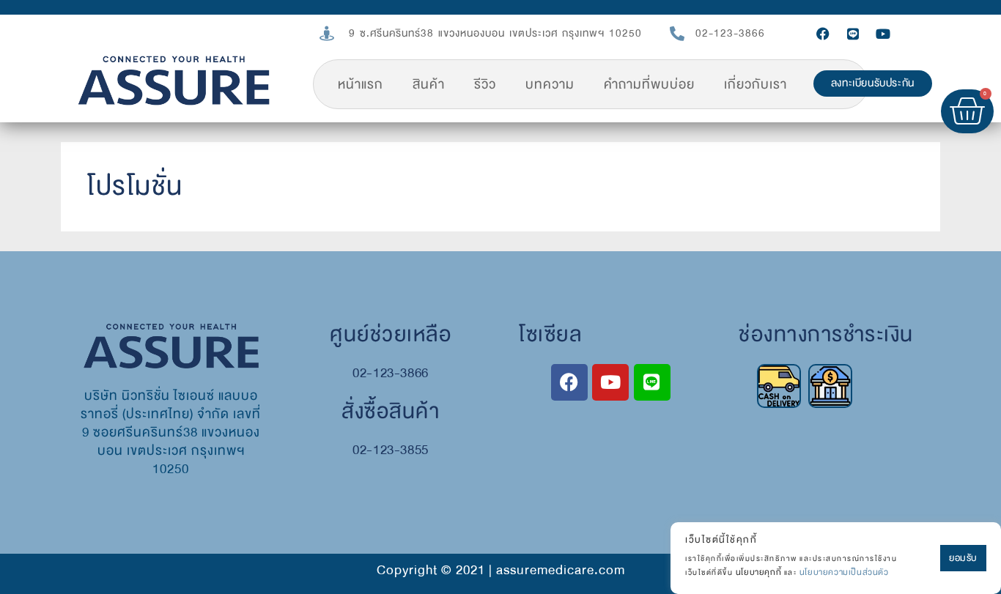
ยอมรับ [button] (963, 558)
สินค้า (429, 84)
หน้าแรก (360, 84)
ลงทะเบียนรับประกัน (873, 83)
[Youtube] (883, 34)
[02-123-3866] (677, 33)
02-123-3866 (730, 33)
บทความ (550, 84)
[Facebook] (823, 34)
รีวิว (485, 84)
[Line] (853, 34)
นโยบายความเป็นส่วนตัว (844, 572)
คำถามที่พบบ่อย (649, 84)
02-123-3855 (390, 450)
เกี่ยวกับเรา (755, 84)
